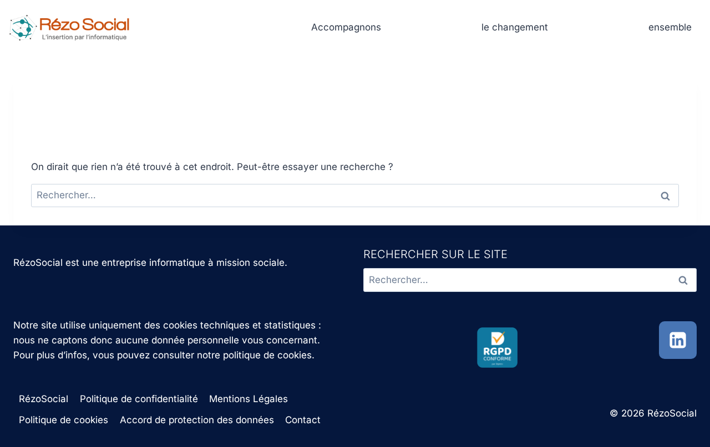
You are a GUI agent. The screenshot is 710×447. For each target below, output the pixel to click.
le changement (514, 27)
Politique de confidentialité (139, 398)
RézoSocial (43, 398)
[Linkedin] (678, 340)
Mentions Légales (248, 398)
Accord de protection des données (197, 419)
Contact (303, 419)
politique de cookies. (269, 355)
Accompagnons (346, 27)
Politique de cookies (63, 419)
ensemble (670, 27)
